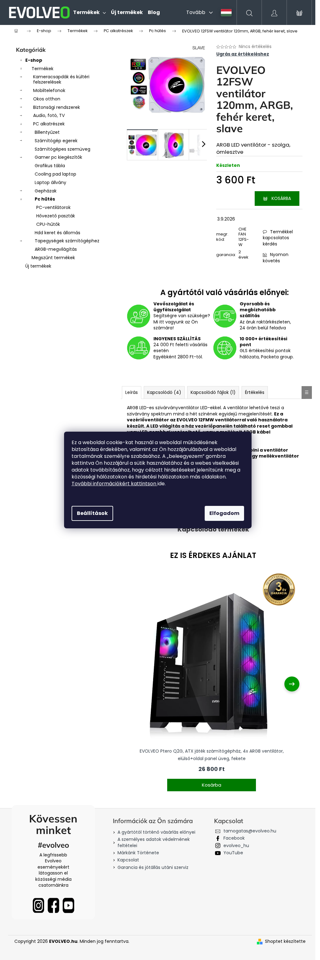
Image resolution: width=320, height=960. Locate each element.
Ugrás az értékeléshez (242, 54)
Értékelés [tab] (254, 392)
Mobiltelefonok (49, 90)
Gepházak (46, 191)
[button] (211, 781)
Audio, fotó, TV (49, 115)
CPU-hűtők (48, 224)
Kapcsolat (128, 860)
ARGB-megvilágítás (56, 249)
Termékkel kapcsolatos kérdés (278, 238)
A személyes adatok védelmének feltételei (154, 842)
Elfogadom (224, 513)
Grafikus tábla (50, 165)
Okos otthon (46, 99)
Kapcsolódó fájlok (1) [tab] (213, 392)
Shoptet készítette (285, 941)
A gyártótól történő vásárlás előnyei (156, 832)
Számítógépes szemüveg (62, 149)
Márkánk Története (138, 853)
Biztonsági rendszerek (56, 107)
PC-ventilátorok (53, 207)
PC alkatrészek (49, 124)
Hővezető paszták (55, 216)
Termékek (42, 68)
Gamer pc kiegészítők (58, 157)
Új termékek (38, 266)
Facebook (234, 838)
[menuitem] (89, 12)
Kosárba (281, 198)
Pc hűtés (45, 199)
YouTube (233, 853)
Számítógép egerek (56, 141)
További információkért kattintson (115, 483)
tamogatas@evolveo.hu (249, 831)
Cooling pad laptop (55, 174)
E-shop (33, 60)
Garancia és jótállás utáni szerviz (153, 867)
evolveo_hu (236, 845)
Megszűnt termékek (53, 258)
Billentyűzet (47, 132)
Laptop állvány (50, 182)
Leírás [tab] (131, 392)
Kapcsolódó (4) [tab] (164, 392)
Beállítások (92, 513)
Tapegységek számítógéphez (67, 241)
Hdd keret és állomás (57, 233)
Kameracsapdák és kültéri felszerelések (61, 79)
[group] (212, 684)
